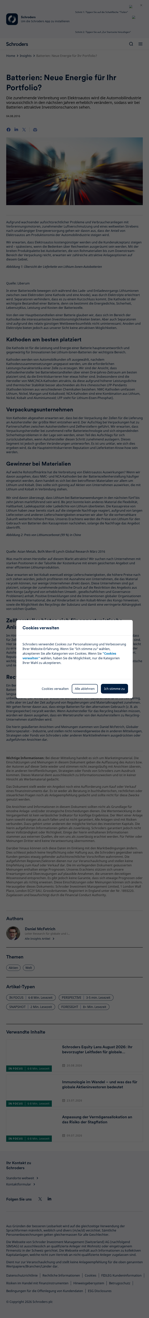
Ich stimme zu (114, 689)
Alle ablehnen (85, 689)
